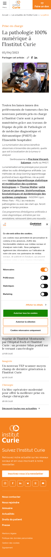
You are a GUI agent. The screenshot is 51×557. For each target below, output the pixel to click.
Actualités (8, 513)
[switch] (44, 278)
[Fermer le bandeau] (47, 224)
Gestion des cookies (10, 543)
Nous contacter (11, 496)
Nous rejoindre (10, 502)
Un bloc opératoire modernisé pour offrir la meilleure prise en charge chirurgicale (23, 393)
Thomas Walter (29, 187)
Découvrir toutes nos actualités (19, 408)
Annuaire (7, 508)
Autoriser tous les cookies (26, 313)
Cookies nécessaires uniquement (25, 330)
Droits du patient (12, 519)
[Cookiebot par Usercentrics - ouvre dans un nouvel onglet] (31, 224)
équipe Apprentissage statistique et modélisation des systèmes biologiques (25, 183)
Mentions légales (9, 533)
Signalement (7, 548)
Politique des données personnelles (17, 538)
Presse (6, 525)
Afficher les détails (34, 305)
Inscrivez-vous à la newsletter (25, 473)
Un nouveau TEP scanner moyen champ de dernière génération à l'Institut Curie (24, 369)
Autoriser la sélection (25, 322)
